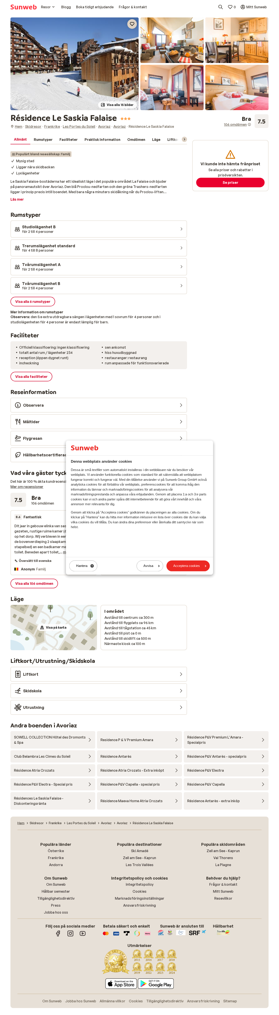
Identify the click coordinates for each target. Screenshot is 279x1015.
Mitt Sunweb (223, 891)
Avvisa (148, 566)
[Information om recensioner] (249, 124)
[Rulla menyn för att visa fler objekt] (184, 139)
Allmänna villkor (112, 1001)
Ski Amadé (139, 851)
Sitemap (230, 1001)
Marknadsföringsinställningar (139, 898)
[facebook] (58, 935)
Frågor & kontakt (223, 884)
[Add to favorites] (132, 24)
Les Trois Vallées (139, 865)
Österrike (56, 851)
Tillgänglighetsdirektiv (56, 898)
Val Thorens (223, 858)
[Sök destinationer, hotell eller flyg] (220, 7)
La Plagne (223, 865)
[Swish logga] (137, 935)
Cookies (139, 891)
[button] (74, 63)
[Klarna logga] (147, 935)
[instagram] (70, 935)
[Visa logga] (116, 935)
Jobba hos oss (56, 912)
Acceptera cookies (186, 566)
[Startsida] (23, 7)
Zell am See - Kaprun (139, 858)
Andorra (56, 865)
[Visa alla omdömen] (246, 121)
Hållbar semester (56, 891)
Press (56, 905)
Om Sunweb (56, 884)
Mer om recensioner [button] (26, 486)
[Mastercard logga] (105, 935)
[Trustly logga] (126, 935)
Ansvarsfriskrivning (139, 905)
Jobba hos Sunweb (80, 1001)
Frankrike (56, 858)
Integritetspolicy (139, 884)
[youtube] (82, 935)
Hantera (81, 566)
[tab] (20, 139)
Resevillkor (223, 898)
